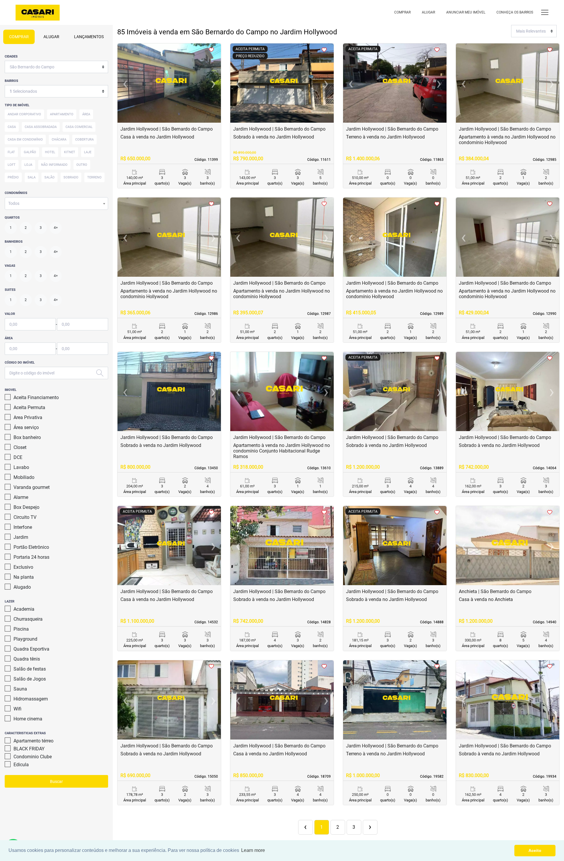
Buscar (56, 781)
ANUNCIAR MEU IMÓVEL (465, 12)
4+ (56, 228)
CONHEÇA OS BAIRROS (514, 12)
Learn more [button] (253, 850)
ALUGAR (428, 12)
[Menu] (544, 12)
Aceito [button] (534, 850)
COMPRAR (402, 12)
